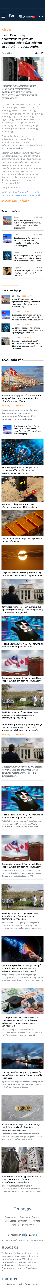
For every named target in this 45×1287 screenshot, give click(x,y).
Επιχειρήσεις (11, 1217)
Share (37, 52)
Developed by (15, 1235)
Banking (36, 1217)
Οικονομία (25, 1217)
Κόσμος (6, 29)
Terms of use (24, 1240)
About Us (6, 1240)
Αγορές (15, 1224)
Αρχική (14, 1240)
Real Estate (10, 1220)
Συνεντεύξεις (25, 1220)
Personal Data (37, 1240)
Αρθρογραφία (27, 1224)
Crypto (36, 1220)
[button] (3, 16)
